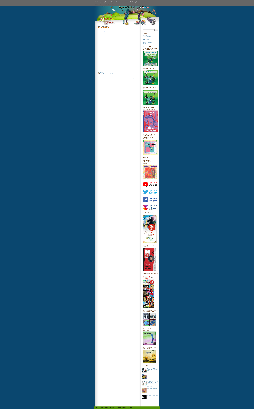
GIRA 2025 (145, 35)
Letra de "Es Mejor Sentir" (104, 27)
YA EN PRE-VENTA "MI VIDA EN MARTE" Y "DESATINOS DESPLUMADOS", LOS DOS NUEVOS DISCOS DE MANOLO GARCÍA (152, 384)
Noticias (110, 73)
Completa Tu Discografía (147, 42)
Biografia (144, 40)
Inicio (119, 78)
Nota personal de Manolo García (152, 395)
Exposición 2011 (146, 39)
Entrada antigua (136, 78)
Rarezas (144, 43)
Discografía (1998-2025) (147, 36)
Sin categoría (114, 73)
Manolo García (105, 73)
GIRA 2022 (145, 38)
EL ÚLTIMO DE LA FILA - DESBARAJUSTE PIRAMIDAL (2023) (152, 369)
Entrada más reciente (101, 78)
